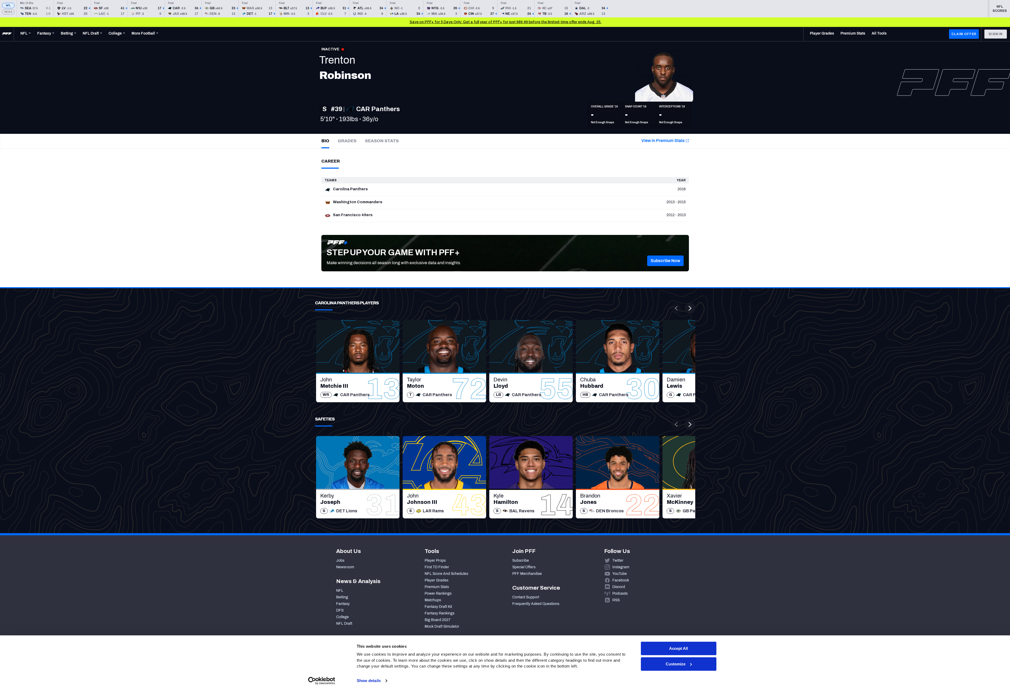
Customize (675, 664)
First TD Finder (437, 567)
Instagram (620, 567)
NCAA (8, 11)
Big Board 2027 (437, 620)
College (342, 617)
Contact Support (525, 597)
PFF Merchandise (527, 574)
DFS (340, 610)
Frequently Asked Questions (535, 604)
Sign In (996, 34)
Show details (369, 680)
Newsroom (345, 567)
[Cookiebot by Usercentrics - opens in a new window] (321, 681)
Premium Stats (437, 587)
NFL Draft (344, 624)
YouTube (619, 574)
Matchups (433, 600)
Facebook (620, 580)
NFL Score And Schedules (446, 574)
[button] (665, 261)
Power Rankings (438, 593)
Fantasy (343, 604)
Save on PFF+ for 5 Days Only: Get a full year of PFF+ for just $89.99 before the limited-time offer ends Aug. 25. (506, 22)
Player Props (435, 560)
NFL (8, 5)
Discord (618, 587)
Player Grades (436, 580)
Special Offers (523, 567)
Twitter (617, 560)
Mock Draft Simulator (442, 626)
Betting (342, 597)
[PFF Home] (7, 34)
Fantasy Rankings (439, 613)
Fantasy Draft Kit (438, 607)
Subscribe (520, 560)
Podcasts (620, 593)
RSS (616, 600)
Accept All (678, 648)
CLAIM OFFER (963, 34)
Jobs (340, 560)
